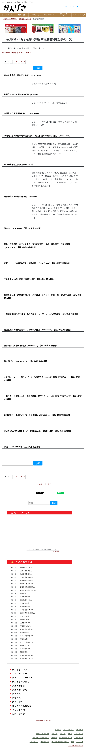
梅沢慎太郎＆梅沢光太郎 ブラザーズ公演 (38, 330)
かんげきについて (71, 6)
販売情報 (58, 730)
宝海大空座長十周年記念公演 (23, 75)
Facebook (79, 742)
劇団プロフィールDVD (23, 678)
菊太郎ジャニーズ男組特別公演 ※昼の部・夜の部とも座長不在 (42, 296)
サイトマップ (78, 734)
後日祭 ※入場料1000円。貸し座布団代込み (38, 431)
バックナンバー (19, 674)
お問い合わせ (18, 714)
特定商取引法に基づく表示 (60, 742)
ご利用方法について (65, 738)
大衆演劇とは (18, 686)
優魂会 (23, 228)
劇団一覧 (16, 694)
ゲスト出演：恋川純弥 (29, 279)
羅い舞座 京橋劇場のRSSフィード (16, 53)
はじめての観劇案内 (21, 706)
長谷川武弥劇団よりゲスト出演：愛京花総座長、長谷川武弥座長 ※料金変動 (37, 245)
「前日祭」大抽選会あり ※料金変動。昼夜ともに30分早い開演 (43, 397)
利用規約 (54, 738)
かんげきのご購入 (20, 682)
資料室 (70, 734)
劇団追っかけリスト (42, 734)
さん (27, 567)
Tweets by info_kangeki (43, 720)
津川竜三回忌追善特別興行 (22, 113)
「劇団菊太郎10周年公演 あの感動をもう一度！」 (42, 314)
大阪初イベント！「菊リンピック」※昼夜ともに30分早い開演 (42, 378)
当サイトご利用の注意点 (41, 738)
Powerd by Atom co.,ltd (75, 746)
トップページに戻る (43, 484)
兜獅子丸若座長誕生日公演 (21, 196)
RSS (72, 742)
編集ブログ (79, 730)
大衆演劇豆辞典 (19, 690)
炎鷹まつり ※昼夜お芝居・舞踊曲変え (37, 263)
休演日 (23, 447)
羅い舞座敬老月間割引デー (19, 165)
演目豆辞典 (17, 702)
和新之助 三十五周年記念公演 (23, 94)
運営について (45, 742)
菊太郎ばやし (26, 361)
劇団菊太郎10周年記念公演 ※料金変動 (37, 415)
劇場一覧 (16, 698)
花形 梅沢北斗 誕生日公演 (31, 346)
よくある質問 (18, 710)
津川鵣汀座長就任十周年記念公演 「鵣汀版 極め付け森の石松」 (37, 136)
